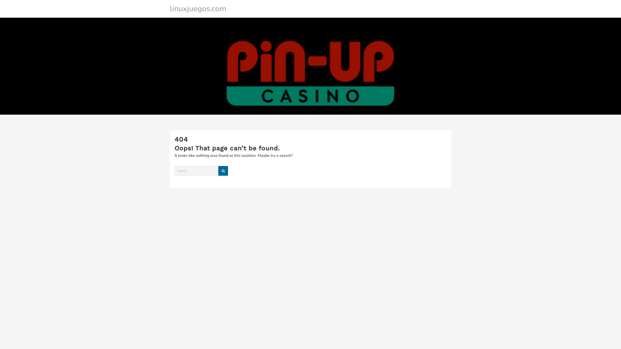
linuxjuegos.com (198, 8)
